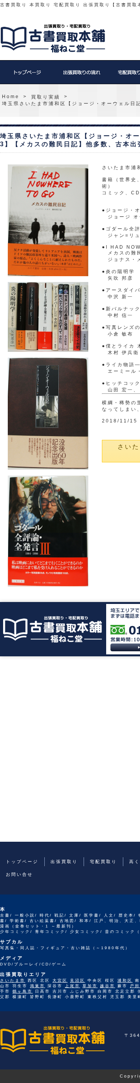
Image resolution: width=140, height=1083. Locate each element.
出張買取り (81, 76)
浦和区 (125, 980)
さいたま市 (12, 980)
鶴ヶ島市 (22, 991)
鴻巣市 (37, 986)
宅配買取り (103, 861)
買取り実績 (45, 97)
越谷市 (107, 986)
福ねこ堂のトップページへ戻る (53, 38)
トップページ (27, 76)
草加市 (90, 986)
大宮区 (60, 980)
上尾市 (72, 986)
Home (10, 96)
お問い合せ (19, 874)
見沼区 (77, 980)
